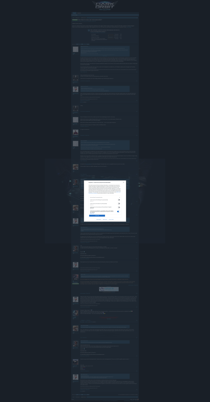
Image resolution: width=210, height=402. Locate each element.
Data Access (105, 219)
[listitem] (105, 197)
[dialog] (105, 201)
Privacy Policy (111, 219)
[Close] (124, 183)
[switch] (118, 200)
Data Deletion (98, 219)
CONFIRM (97, 215)
